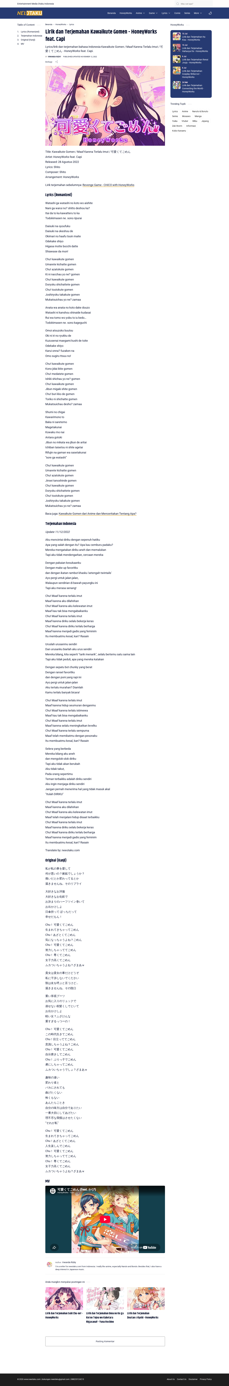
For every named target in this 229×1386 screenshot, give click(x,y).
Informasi (191, 126)
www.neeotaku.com (32, 1379)
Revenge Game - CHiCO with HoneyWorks (108, 185)
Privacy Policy (206, 1379)
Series (175, 116)
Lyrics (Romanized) (30, 31)
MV (22, 44)
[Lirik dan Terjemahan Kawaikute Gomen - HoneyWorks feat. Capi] (105, 106)
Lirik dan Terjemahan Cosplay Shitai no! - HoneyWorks (192, 74)
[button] (210, 13)
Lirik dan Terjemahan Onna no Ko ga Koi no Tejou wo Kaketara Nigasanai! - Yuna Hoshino (105, 1317)
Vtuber (185, 121)
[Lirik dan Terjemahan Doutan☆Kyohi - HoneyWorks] (146, 1298)
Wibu (194, 121)
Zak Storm (177, 126)
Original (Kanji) (28, 40)
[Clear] (210, 3)
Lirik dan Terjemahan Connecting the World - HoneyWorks (193, 88)
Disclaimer (193, 1379)
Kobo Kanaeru (179, 130)
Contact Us (181, 1379)
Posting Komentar (105, 1341)
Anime (185, 111)
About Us (171, 1379)
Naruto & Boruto (200, 111)
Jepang (205, 121)
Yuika (174, 121)
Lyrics (175, 111)
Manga (198, 116)
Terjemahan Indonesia (31, 35)
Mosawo (186, 116)
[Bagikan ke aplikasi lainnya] (56, 61)
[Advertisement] (191, 180)
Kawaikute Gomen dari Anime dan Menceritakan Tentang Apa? (97, 513)
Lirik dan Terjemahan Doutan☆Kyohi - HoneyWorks (142, 1315)
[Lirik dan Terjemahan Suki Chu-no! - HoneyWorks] (64, 1298)
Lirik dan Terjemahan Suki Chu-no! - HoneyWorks (64, 1315)
